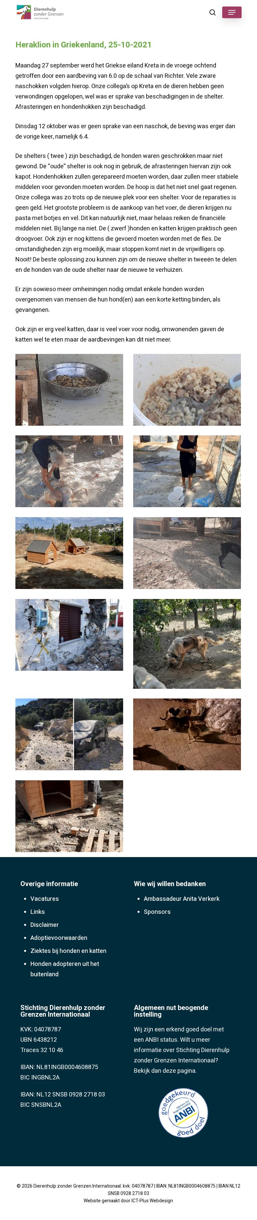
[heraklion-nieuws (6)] (189, 555)
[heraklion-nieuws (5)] (71, 555)
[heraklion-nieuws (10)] (189, 736)
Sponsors (157, 912)
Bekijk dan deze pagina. (165, 1070)
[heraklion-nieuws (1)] (71, 391)
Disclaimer (44, 925)
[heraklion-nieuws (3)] (71, 473)
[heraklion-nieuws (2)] (189, 391)
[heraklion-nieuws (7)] (71, 636)
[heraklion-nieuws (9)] (71, 736)
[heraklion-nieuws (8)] (189, 645)
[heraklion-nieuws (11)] (71, 818)
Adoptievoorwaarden (58, 938)
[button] (232, 12)
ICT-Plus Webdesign (152, 1200)
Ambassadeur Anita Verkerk (182, 898)
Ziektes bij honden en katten (68, 951)
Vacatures (44, 898)
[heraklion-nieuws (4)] (189, 473)
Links (37, 912)
